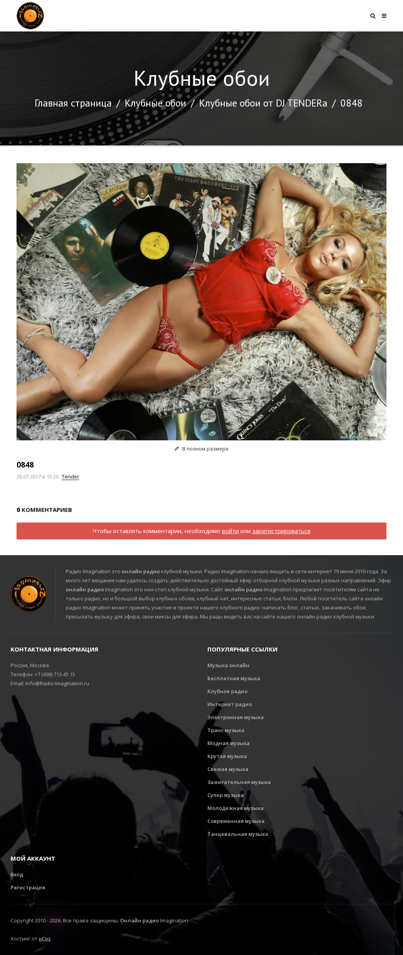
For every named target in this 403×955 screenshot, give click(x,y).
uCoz (45, 938)
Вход (17, 874)
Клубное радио (227, 691)
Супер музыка (225, 795)
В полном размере (205, 448)
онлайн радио (141, 571)
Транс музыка (225, 730)
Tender (70, 476)
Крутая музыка (227, 756)
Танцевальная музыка (237, 833)
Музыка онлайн (228, 665)
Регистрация (28, 887)
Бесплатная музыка (233, 678)
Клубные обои (155, 103)
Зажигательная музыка (239, 782)
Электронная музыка (235, 717)
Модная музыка (228, 743)
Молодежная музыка (235, 807)
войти (230, 531)
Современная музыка (235, 820)
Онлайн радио (139, 920)
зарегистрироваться (281, 531)
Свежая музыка (227, 769)
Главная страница (73, 103)
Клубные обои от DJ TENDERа (263, 103)
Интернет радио (229, 704)
